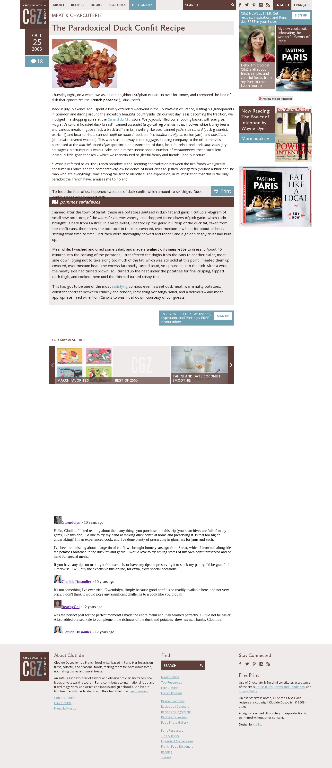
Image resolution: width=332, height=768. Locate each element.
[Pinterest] (254, 4)
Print (225, 191)
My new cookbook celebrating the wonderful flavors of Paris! (293, 34)
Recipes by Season (174, 717)
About (58, 4)
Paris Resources (172, 730)
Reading (166, 752)
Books (96, 4)
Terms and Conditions (289, 687)
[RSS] (268, 4)
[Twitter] (247, 4)
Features (117, 4)
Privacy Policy (248, 691)
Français (301, 5)
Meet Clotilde (170, 677)
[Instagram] (261, 4)
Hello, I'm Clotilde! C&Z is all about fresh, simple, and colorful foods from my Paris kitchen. (256, 75)
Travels (166, 757)
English (282, 5)
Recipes (77, 4)
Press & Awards (65, 708)
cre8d (257, 724)
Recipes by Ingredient (176, 712)
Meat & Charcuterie (77, 15)
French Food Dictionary (177, 746)
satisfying (120, 286)
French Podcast (171, 693)
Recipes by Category (175, 706)
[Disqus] (143, 450)
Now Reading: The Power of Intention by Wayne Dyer (255, 119)
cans (118, 191)
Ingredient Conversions (177, 741)
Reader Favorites (172, 701)
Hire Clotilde (62, 703)
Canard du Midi (119, 119)
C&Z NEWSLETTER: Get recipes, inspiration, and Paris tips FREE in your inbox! (195, 317)
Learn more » (139, 691)
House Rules (263, 687)
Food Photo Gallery (174, 722)
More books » (255, 138)
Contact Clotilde (65, 698)
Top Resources (171, 682)
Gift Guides (142, 4)
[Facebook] (239, 4)
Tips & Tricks (170, 736)
